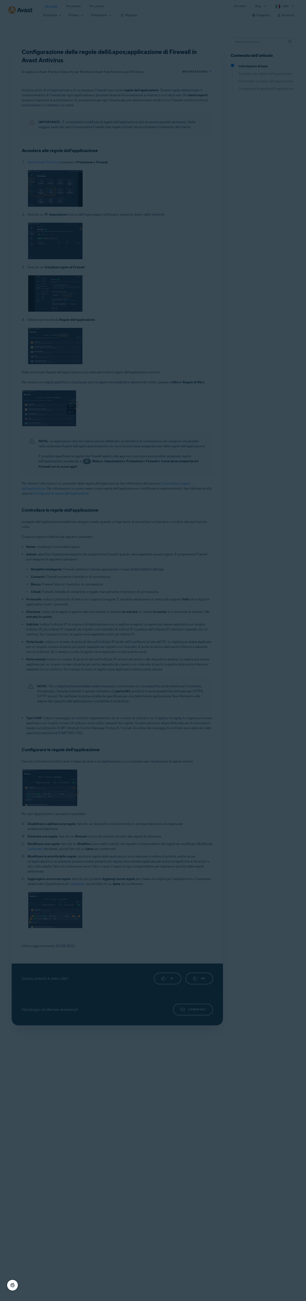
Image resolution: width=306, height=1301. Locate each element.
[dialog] (153, 650)
